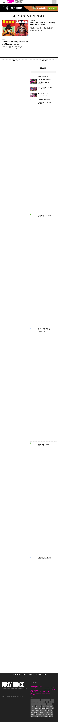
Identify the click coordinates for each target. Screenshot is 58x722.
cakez (32, 708)
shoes (43, 714)
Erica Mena (46, 716)
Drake (43, 708)
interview (44, 704)
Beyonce (32, 710)
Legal (45, 674)
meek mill (33, 714)
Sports (51, 716)
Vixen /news (41, 712)
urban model (49, 706)
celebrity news (38, 708)
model (32, 700)
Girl (47, 702)
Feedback (24, 674)
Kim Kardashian (34, 704)
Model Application (16, 674)
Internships (38, 674)
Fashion (43, 706)
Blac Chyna (38, 706)
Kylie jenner (47, 712)
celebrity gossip (49, 714)
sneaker (47, 708)
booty (41, 716)
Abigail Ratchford (39, 710)
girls (52, 700)
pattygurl (49, 704)
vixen (46, 710)
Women (52, 708)
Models (42, 700)
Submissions (31, 674)
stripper (50, 710)
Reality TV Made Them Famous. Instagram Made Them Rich (43, 687)
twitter (36, 716)
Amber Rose (42, 702)
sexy (38, 702)
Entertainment (34, 712)
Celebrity (33, 706)
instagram (47, 700)
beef (39, 704)
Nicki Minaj (33, 702)
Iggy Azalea (38, 714)
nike (51, 712)
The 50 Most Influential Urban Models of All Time (40, 691)
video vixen (51, 702)
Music (32, 716)
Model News (37, 700)
